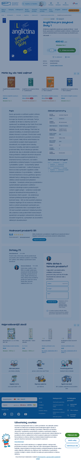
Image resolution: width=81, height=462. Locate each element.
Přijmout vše (72, 435)
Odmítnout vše (72, 446)
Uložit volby (72, 440)
